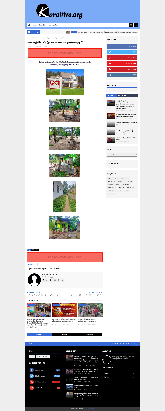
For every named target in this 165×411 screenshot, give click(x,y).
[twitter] (115, 344)
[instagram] (134, 344)
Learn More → (117, 360)
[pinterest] (121, 344)
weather (111, 194)
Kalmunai (112, 181)
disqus (64, 334)
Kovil (130, 181)
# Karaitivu (35, 250)
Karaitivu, (47, 46)
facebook (89, 334)
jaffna (126, 191)
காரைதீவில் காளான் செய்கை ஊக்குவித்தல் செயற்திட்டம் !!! (87, 320)
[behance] (131, 344)
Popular (122, 95)
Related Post (32, 300)
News (117, 184)
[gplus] (118, 344)
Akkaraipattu (113, 178)
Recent (111, 95)
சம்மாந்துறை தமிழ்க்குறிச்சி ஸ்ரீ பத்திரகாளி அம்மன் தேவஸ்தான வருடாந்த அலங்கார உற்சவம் (86, 395)
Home (30, 38)
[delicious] (137, 344)
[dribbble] (126, 344)
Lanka (110, 184)
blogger (39, 334)
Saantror (112, 187)
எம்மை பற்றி (41, 25)
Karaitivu (63, 32)
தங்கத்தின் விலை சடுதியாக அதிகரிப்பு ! (126, 122)
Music (32, 356)
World (119, 191)
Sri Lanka (130, 187)
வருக (34, 25)
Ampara (124, 178)
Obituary (125, 184)
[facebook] (113, 344)
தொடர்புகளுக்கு (52, 25)
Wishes (111, 191)
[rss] (129, 344)
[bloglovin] (123, 344)
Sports (121, 187)
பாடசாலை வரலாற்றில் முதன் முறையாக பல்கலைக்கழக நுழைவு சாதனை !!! (64, 320)
